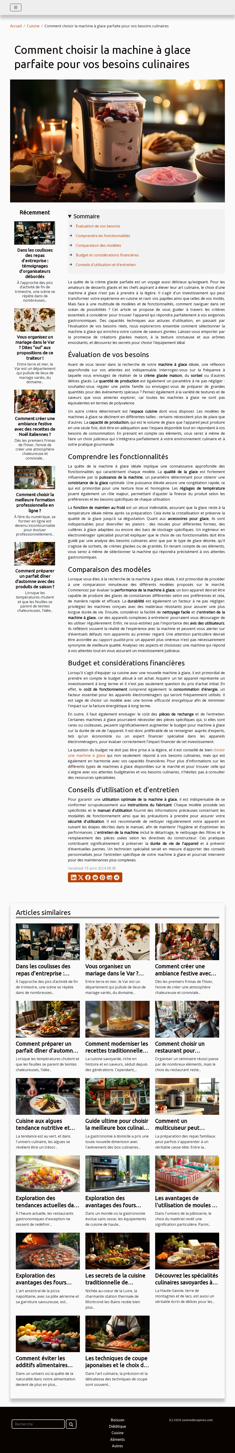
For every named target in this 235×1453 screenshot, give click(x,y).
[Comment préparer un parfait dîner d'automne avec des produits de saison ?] (34, 553)
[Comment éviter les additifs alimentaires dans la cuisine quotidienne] (48, 1333)
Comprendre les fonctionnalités (103, 235)
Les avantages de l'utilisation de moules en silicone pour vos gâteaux (187, 1205)
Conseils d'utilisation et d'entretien (106, 264)
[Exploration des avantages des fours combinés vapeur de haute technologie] (117, 1173)
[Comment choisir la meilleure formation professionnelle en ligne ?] (34, 477)
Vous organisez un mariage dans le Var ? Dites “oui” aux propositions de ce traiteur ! (35, 347)
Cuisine (33, 25)
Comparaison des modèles (98, 245)
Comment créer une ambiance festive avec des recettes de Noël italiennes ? (34, 426)
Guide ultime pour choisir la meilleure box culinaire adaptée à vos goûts (117, 1128)
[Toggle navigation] (15, 7)
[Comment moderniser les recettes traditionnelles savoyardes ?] (117, 1018)
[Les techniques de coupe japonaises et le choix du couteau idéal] (117, 1333)
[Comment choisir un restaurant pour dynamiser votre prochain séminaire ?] (187, 1018)
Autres (117, 1446)
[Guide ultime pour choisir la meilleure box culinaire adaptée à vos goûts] (117, 1095)
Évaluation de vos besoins (98, 226)
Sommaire (87, 216)
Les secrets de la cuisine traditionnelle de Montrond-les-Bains (115, 1282)
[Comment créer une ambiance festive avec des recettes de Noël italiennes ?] (34, 401)
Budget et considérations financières (107, 255)
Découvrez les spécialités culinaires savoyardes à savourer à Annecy (186, 1282)
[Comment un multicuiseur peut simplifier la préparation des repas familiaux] (187, 1095)
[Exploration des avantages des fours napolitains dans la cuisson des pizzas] (48, 1250)
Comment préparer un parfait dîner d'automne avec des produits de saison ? (35, 578)
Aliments (117, 1439)
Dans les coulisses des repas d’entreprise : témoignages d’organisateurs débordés (35, 263)
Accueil (16, 25)
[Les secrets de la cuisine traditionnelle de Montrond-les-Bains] (117, 1250)
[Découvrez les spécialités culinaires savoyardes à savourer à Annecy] (187, 1250)
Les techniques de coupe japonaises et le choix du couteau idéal (116, 1365)
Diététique (117, 1426)
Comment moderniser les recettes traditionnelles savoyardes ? (116, 1051)
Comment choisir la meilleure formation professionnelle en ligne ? (35, 502)
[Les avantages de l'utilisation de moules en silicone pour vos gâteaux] (187, 1173)
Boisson (117, 1420)
